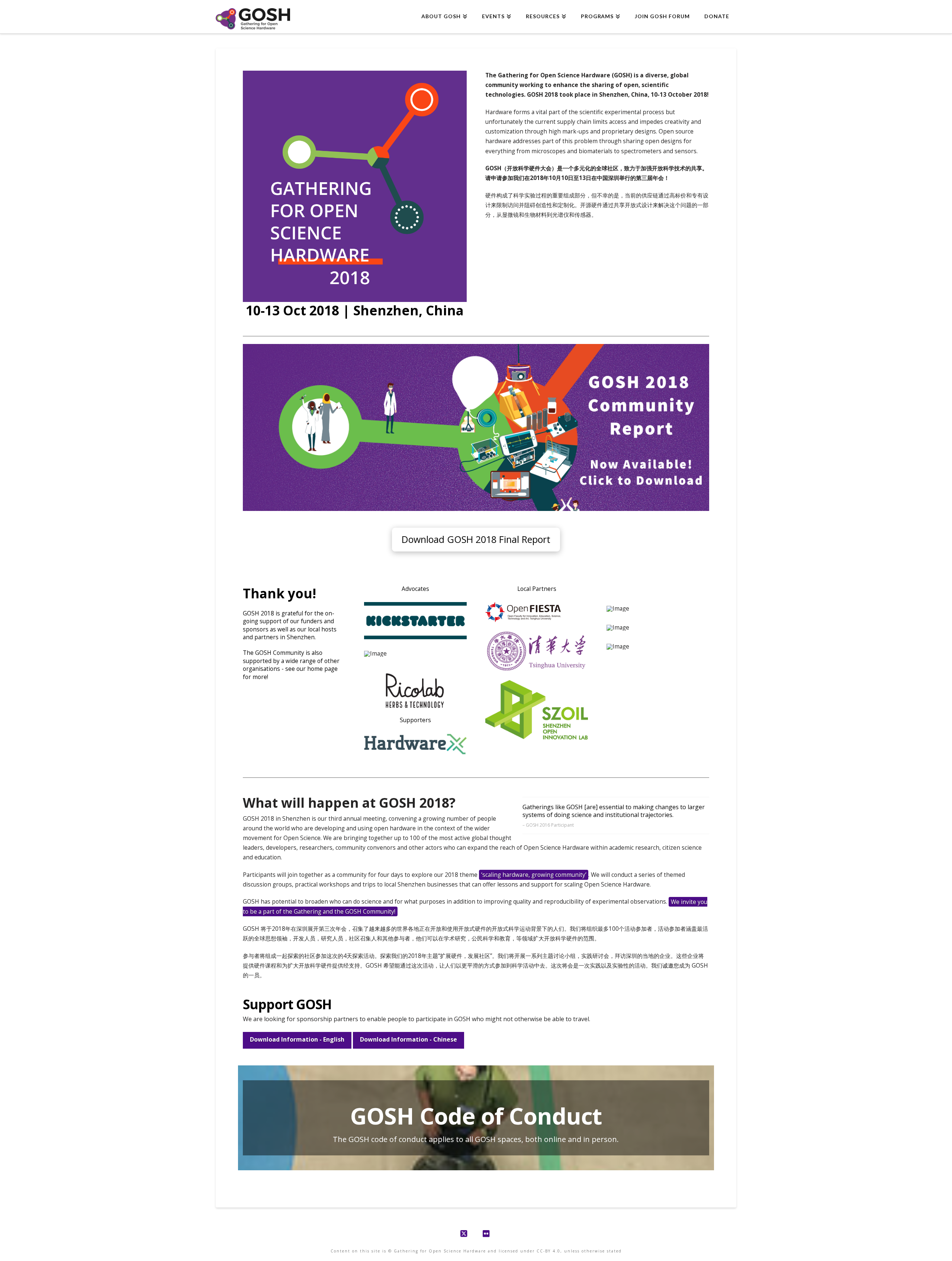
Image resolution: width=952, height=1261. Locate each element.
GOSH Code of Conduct (476, 1115)
